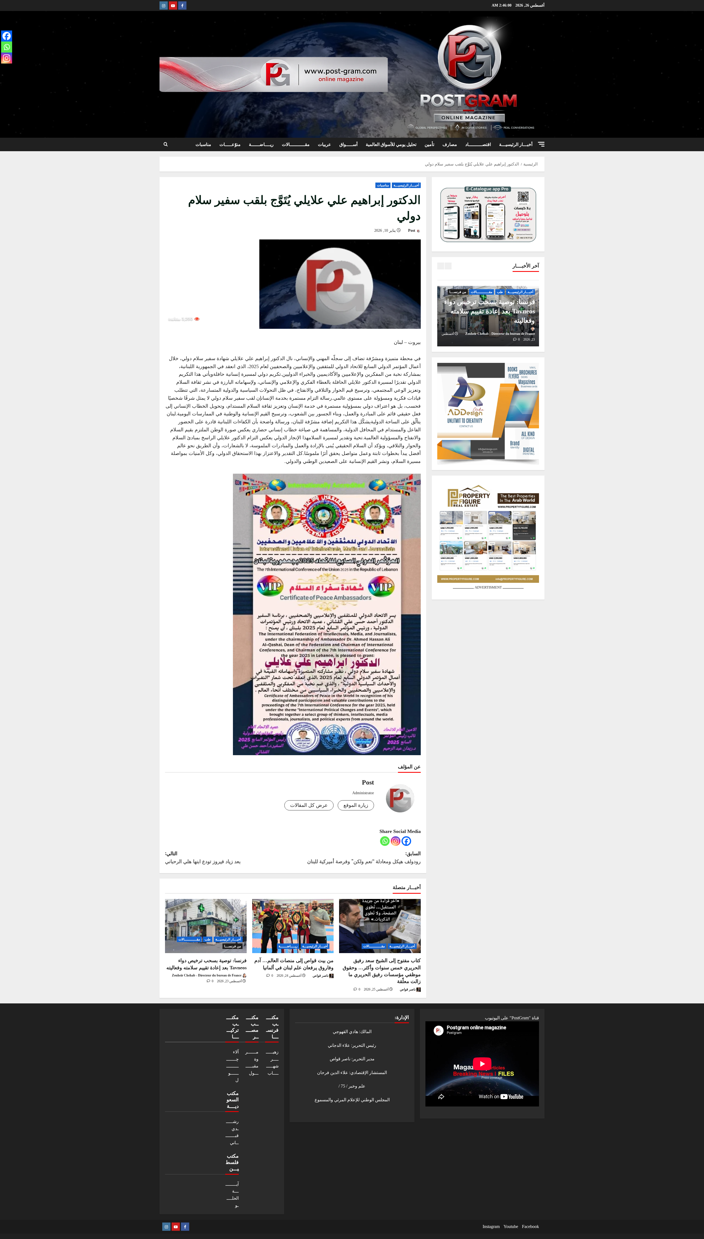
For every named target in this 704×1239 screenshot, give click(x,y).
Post (412, 230)
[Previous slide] (440, 266)
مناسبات (203, 144)
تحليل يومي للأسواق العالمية (391, 144)
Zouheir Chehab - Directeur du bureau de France (207, 975)
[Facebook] (406, 841)
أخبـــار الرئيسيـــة (515, 144)
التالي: (203, 857)
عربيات (324, 144)
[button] (541, 144)
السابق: (364, 857)
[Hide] (2, 69)
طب (208, 939)
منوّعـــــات (230, 144)
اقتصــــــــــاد (478, 144)
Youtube (511, 1226)
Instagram (491, 1226)
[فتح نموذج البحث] (166, 144)
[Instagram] (395, 841)
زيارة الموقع (355, 805)
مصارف (449, 144)
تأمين (429, 144)
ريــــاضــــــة (261, 144)
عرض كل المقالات (309, 805)
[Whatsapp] (385, 841)
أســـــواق (348, 144)
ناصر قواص (408, 989)
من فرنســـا (232, 946)
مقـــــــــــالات (296, 144)
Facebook (530, 1226)
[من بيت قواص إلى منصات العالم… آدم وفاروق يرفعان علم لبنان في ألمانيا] (293, 926)
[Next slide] (448, 266)
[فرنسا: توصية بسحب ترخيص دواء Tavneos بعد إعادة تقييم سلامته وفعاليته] (206, 926)
